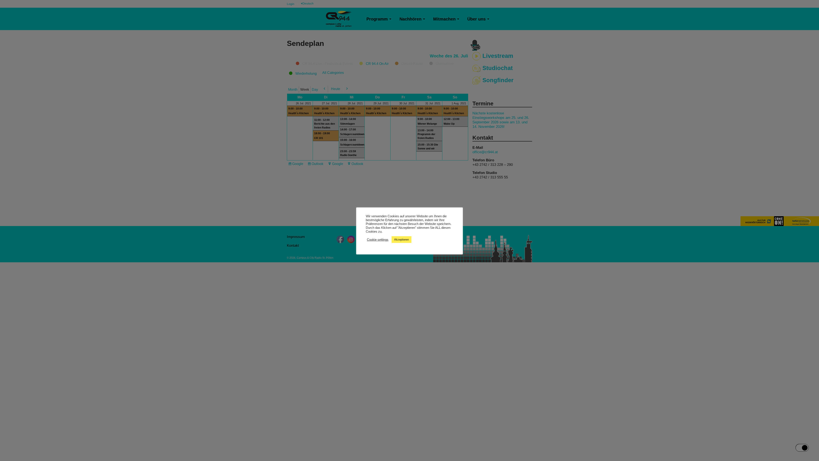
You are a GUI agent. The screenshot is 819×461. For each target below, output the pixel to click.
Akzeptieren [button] (401, 239)
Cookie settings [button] (377, 239)
